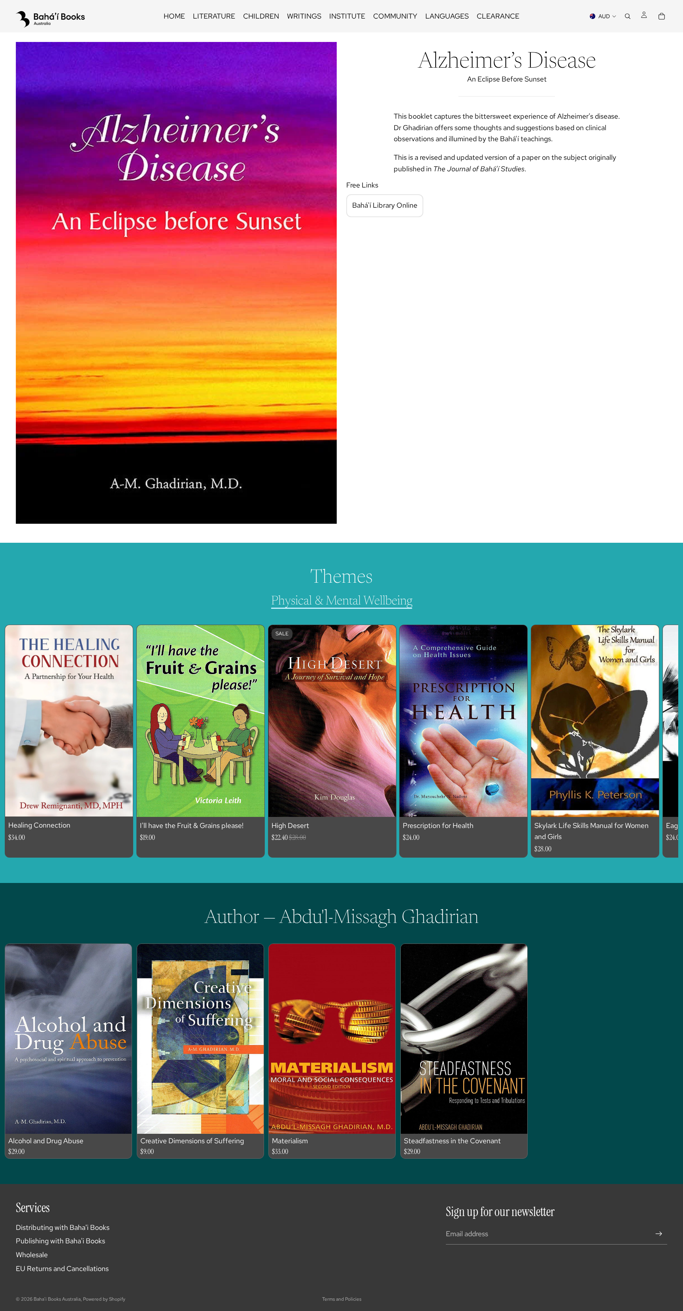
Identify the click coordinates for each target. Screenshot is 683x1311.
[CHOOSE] (384, 805)
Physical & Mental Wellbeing (341, 601)
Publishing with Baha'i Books (60, 1240)
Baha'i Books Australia (57, 1299)
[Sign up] (659, 1234)
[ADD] (120, 805)
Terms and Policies (341, 1299)
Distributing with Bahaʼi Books (62, 1227)
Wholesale (32, 1254)
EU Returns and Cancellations (62, 1268)
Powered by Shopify (104, 1299)
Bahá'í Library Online (384, 205)
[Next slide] (653, 741)
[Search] (627, 16)
